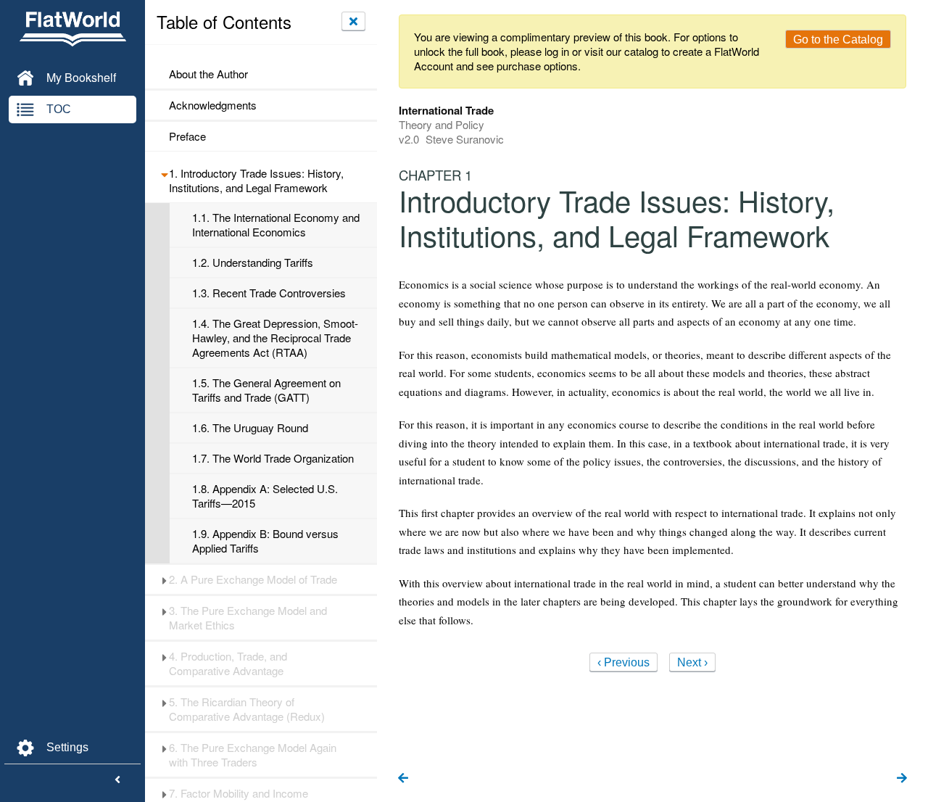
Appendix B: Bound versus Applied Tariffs (265, 540)
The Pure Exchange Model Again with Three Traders (252, 754)
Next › (692, 662)
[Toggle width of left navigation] (117, 780)
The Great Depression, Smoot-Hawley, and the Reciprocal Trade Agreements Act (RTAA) (275, 338)
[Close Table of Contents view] (353, 21)
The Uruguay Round (250, 428)
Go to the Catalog (838, 39)
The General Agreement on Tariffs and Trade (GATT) (266, 390)
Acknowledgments (213, 105)
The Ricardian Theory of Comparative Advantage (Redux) (247, 709)
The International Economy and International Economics (276, 224)
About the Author (208, 74)
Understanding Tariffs (252, 262)
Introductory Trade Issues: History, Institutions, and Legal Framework (256, 180)
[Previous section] (403, 778)
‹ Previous (623, 662)
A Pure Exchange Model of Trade (253, 579)
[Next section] (901, 778)
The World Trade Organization (273, 458)
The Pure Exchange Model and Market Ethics (248, 617)
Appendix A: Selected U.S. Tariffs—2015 (265, 495)
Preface (187, 136)
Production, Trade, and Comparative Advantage (228, 663)
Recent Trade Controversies (269, 293)
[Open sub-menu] (164, 173)
